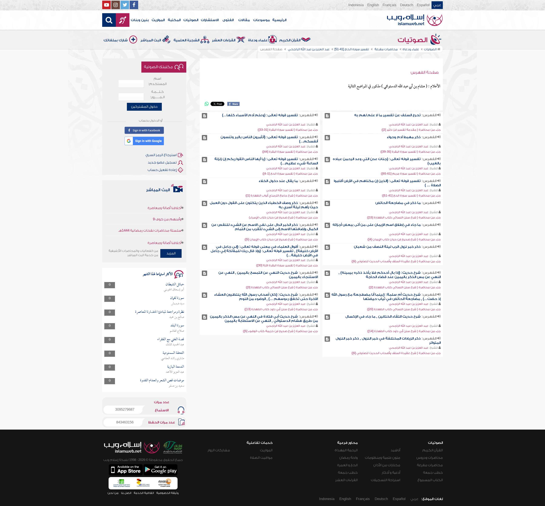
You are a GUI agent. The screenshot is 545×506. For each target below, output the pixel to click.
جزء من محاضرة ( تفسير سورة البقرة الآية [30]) (287, 265)
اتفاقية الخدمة (144, 493)
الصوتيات (190, 20)
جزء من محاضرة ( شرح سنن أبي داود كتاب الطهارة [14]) (404, 331)
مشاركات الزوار (219, 450)
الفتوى (228, 20)
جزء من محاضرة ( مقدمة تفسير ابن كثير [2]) (411, 129)
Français (389, 5)
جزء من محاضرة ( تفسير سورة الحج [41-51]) (411, 195)
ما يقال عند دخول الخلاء (278, 181)
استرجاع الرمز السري (161, 155)
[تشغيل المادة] (327, 115)
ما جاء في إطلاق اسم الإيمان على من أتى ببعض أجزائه (377, 225)
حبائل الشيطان (175, 284)
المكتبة (174, 20)
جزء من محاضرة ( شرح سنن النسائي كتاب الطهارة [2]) (405, 287)
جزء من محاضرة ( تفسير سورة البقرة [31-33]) (288, 129)
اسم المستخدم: (157, 81)
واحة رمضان (348, 458)
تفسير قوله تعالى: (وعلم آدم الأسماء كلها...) (260, 115)
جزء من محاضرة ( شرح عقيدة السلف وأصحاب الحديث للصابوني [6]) (396, 261)
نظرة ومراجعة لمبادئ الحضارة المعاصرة (159, 312)
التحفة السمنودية (173, 353)
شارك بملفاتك (115, 40)
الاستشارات (210, 20)
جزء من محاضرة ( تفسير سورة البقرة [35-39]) (410, 151)
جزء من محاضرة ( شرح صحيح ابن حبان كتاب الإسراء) (283, 217)
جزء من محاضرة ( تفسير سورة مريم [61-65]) (411, 173)
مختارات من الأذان (386, 465)
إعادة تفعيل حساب (162, 170)
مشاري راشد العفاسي (172, 358)
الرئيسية (279, 20)
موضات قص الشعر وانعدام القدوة (162, 380)
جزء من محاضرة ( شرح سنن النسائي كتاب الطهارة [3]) (282, 287)
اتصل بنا (126, 493)
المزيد (171, 253)
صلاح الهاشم (177, 331)
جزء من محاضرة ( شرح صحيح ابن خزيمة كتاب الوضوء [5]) (280, 331)
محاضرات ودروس (429, 458)
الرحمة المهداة (346, 450)
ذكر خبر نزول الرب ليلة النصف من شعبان (387, 247)
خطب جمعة (433, 472)
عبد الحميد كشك (175, 344)
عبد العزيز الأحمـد (175, 372)
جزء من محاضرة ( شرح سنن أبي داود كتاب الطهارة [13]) (281, 309)
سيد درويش (177, 303)
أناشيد (395, 450)
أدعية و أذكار (391, 472)
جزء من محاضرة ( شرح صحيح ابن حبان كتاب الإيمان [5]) (281, 239)
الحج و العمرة (347, 465)
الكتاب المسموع (430, 480)
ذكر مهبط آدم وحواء (404, 137)
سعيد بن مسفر (176, 386)
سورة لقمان (177, 298)
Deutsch (406, 5)
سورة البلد (177, 325)
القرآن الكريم (289, 40)
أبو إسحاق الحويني (174, 289)
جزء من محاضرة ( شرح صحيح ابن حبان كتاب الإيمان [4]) (404, 239)
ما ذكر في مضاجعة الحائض (398, 203)
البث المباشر (151, 40)
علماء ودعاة (258, 40)
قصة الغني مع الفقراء (170, 339)
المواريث (158, 20)
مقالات (244, 20)
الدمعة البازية (175, 367)
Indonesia (356, 5)
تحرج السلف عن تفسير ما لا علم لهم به (387, 115)
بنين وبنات (140, 20)
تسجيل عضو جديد (162, 162)
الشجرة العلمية (186, 40)
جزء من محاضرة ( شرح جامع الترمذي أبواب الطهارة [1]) (281, 195)
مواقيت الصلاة (261, 458)
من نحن (113, 493)
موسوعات (261, 20)
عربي (437, 5)
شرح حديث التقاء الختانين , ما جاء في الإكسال (383, 316)
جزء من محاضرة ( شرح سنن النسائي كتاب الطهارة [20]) (404, 309)
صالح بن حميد (176, 317)
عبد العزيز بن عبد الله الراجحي (408, 124)
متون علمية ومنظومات (382, 458)
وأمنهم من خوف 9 (167, 210)
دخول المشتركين (144, 107)
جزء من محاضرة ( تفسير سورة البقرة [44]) (290, 151)
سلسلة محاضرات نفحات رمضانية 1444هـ (149, 221)
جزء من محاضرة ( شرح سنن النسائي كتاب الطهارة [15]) (404, 217)
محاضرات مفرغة (430, 465)
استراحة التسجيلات (385, 480)
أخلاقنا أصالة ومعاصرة (164, 199)
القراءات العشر (223, 40)
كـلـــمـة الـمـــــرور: (157, 94)
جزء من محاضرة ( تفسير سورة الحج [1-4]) (290, 173)
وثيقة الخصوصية (167, 493)
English (373, 5)
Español (423, 5)
